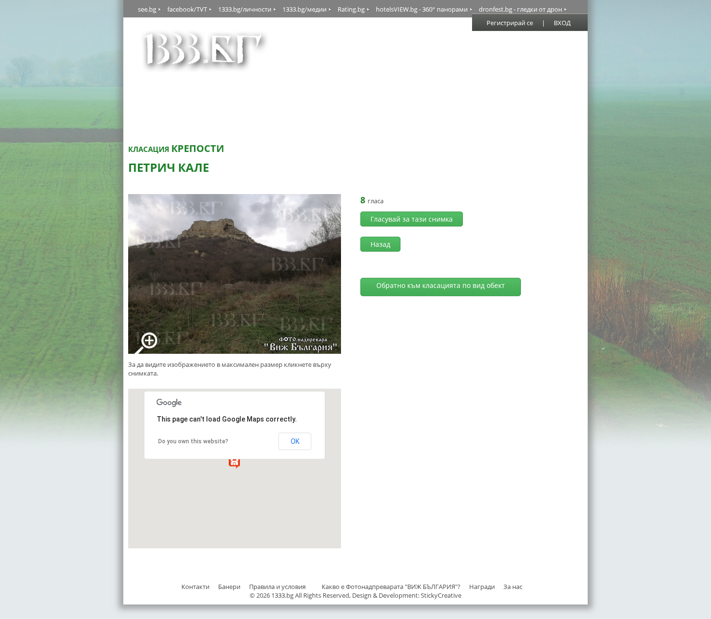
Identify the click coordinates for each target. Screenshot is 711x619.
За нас (513, 586)
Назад (380, 244)
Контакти (195, 586)
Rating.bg (351, 9)
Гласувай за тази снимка (411, 219)
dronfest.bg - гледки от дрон (520, 9)
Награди (482, 586)
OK (295, 441)
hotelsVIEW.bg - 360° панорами (422, 9)
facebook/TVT (187, 9)
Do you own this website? (193, 441)
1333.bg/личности (244, 9)
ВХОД (562, 22)
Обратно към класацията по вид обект (440, 285)
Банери (230, 586)
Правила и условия (277, 586)
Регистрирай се (510, 22)
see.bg (147, 9)
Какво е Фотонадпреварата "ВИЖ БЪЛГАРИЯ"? (391, 586)
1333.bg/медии (304, 9)
